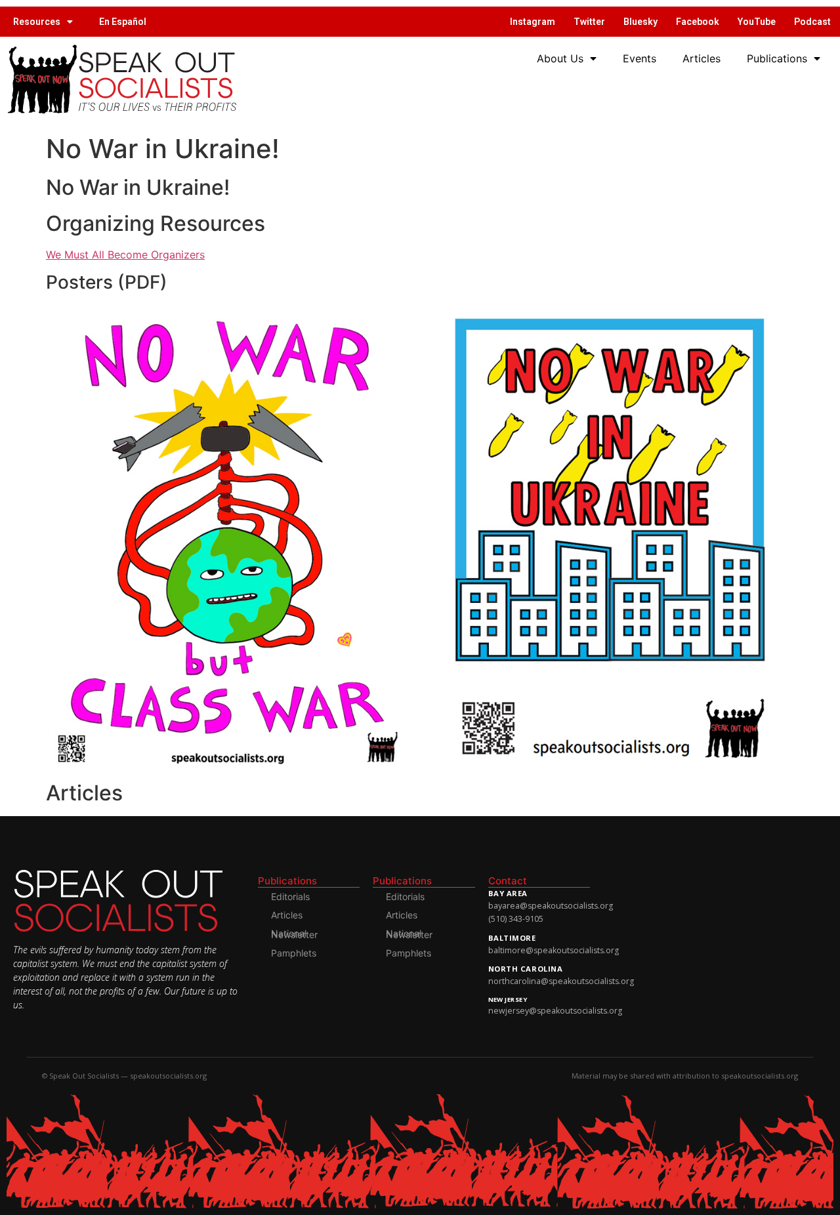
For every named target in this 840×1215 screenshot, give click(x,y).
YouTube (757, 21)
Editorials (290, 896)
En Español (122, 21)
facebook (697, 21)
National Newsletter (294, 934)
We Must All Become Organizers (125, 254)
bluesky (640, 21)
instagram (532, 21)
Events (639, 58)
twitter (589, 21)
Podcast (812, 21)
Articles (701, 58)
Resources (36, 21)
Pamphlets (293, 952)
